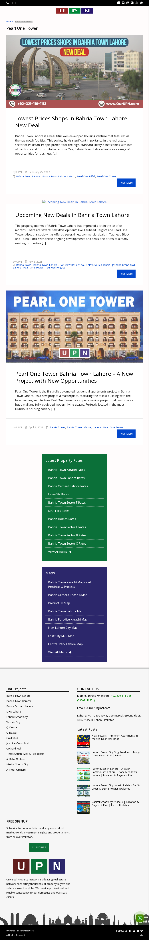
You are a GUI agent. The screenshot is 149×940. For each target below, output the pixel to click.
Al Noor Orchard (16, 769)
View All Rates (58, 552)
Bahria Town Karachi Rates (66, 470)
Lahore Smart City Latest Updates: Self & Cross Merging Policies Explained (116, 787)
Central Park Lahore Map (65, 644)
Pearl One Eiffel (86, 176)
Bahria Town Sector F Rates (67, 503)
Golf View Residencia (71, 265)
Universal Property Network (20, 930)
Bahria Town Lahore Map (65, 611)
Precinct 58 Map (59, 603)
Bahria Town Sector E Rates (67, 527)
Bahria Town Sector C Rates (67, 543)
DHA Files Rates (58, 511)
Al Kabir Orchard (15, 759)
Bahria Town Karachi (18, 701)
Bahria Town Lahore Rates (66, 478)
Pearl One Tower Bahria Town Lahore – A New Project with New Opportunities (74, 377)
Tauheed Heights (55, 267)
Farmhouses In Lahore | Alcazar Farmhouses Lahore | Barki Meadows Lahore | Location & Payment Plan (114, 772)
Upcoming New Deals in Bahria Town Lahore (72, 215)
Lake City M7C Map (61, 636)
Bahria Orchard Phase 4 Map (67, 595)
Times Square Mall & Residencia (25, 753)
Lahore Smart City (17, 717)
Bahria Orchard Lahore (19, 706)
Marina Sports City (17, 764)
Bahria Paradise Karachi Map (68, 619)
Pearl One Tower (107, 176)
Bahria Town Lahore (28, 176)
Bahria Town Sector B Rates (67, 535)
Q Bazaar (11, 732)
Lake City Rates (58, 494)
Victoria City (13, 722)
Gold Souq (12, 738)
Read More (126, 182)
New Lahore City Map (63, 628)
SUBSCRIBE (39, 847)
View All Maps (58, 652)
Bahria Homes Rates (62, 519)
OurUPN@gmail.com (98, 708)
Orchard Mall (13, 748)
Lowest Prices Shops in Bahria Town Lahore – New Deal (73, 122)
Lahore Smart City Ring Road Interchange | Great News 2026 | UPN (117, 754)
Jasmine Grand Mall (123, 265)
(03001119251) (86, 700)
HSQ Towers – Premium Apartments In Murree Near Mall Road (115, 737)
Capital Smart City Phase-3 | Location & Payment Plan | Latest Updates (115, 803)
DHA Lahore (13, 711)
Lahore (17, 267)
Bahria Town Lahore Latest (58, 176)
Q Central (11, 727)
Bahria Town (23, 265)
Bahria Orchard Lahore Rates (68, 486)
